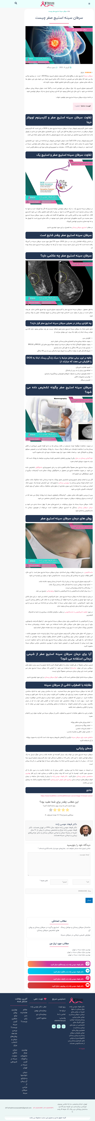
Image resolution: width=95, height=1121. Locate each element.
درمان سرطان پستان (85, 507)
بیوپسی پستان (64, 483)
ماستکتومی (88, 572)
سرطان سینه (88, 76)
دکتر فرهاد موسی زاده (60, 776)
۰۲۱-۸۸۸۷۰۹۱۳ (37, 1108)
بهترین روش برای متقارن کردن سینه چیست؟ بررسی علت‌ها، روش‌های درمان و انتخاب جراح (13, 1027)
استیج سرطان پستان (79, 227)
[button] (16, 3)
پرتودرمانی (50, 591)
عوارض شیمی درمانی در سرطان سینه (75, 935)
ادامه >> (82, 1049)
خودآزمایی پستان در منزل (84, 458)
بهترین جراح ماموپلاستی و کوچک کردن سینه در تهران (22, 1059)
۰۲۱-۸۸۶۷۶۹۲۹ (48, 1108)
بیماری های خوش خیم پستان (61, 780)
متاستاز (73, 668)
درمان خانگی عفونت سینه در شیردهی (14, 1056)
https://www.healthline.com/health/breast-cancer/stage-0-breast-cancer (67, 796)
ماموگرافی (38, 467)
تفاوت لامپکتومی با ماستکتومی (76, 612)
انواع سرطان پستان (51, 677)
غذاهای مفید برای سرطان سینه (82, 737)
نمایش (77, 106)
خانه (68, 11)
